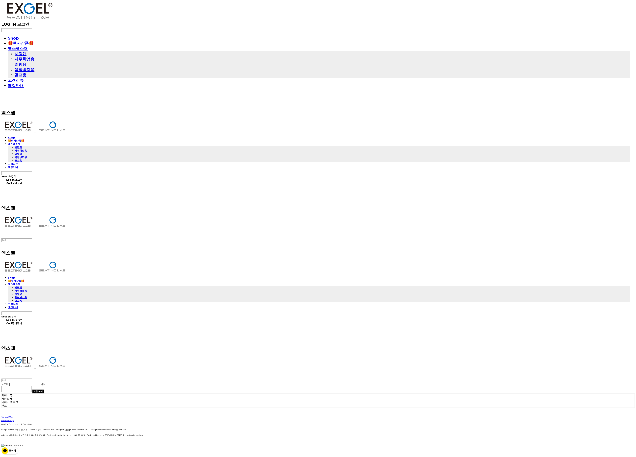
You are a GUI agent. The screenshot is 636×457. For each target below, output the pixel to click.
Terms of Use (7, 417)
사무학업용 (24, 59)
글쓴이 (5, 384)
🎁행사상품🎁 (21, 43)
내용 (42, 384)
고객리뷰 (16, 80)
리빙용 (20, 64)
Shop (13, 38)
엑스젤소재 (18, 48)
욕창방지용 (24, 69)
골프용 (20, 74)
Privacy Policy (7, 420)
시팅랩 (20, 53)
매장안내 (16, 85)
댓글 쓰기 (38, 391)
